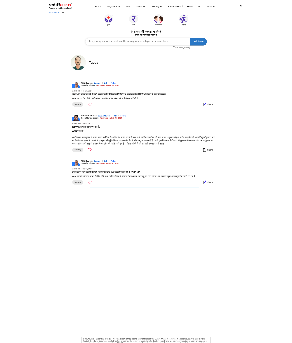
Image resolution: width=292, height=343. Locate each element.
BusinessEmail (175, 6)
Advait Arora (87, 83)
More (209, 6)
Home (98, 6)
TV (199, 6)
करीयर (184, 25)
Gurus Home (54, 12)
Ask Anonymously (182, 48)
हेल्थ (108, 25)
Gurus (190, 6)
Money (155, 6)
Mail (128, 6)
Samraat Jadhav (89, 115)
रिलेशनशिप (158, 25)
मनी (133, 25)
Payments (112, 6)
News (139, 6)
